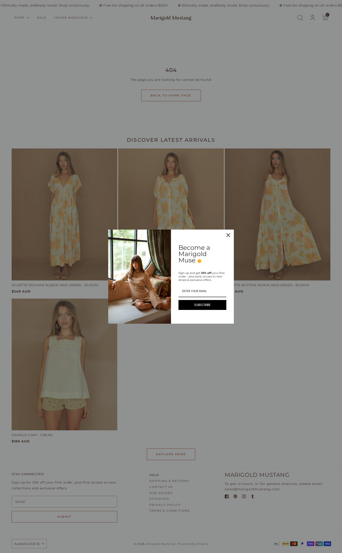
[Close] (228, 235)
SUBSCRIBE (202, 305)
